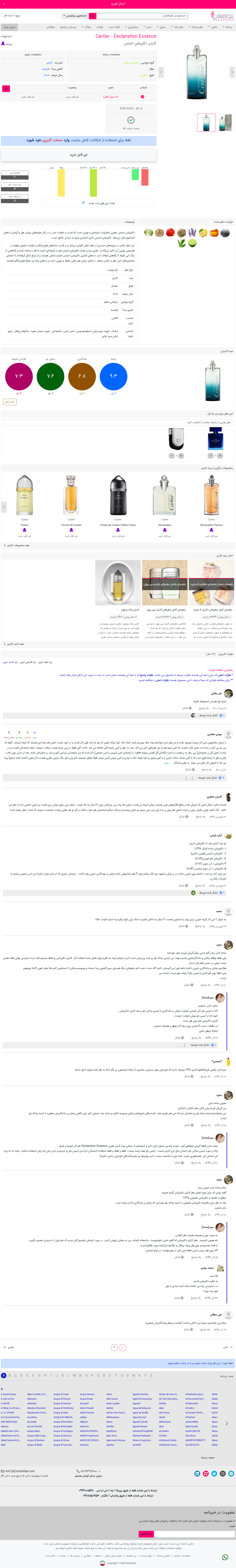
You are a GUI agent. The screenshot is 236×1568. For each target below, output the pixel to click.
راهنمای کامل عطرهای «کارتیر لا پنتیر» (212, 610)
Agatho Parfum (140, 1394)
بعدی (10, 1347)
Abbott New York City (11, 1431)
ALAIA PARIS (191, 1422)
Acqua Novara (87, 1394)
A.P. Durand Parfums (11, 1417)
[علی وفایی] (228, 694)
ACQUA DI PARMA (63, 1417)
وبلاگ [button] (87, 27)
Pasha (24, 524)
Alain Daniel (191, 1426)
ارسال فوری (118, 3)
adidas (83, 1417)
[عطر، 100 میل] (142, 97)
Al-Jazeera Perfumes (195, 1412)
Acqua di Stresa (62, 1440)
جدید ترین (9, 662)
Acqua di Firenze (62, 1399)
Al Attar (163, 1435)
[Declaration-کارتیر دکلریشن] (165, 495)
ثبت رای (9, 402)
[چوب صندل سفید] (159, 233)
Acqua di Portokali (63, 1426)
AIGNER (137, 1445)
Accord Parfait (34, 1426)
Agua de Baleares (142, 1408)
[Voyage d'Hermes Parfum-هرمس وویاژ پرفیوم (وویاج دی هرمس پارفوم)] (176, 440)
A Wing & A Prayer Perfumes (11, 1408)
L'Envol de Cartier (71, 524)
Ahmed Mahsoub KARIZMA (143, 1435)
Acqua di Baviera (36, 1440)
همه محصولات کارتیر (17, 545)
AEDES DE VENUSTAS (90, 1440)
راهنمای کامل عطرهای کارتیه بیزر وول (166, 610)
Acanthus (32, 1417)
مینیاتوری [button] (132, 27)
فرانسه (45, 69)
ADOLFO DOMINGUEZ (90, 1431)
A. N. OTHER (7, 1412)
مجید (219, 945)
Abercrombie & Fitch (37, 1394)
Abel (3, 1445)
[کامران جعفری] (228, 797)
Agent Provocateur (142, 1399)
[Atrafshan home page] (222, 16)
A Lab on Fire (7, 1399)
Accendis (31, 1422)
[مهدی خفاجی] (228, 734)
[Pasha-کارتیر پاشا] (24, 495)
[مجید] (228, 945)
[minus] (210, 456)
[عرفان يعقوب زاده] (192, 778)
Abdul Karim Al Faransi (11, 1435)
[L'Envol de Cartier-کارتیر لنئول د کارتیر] (71, 495)
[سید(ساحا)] (220, 998)
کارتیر (49, 63)
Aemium (84, 1445)
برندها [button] (228, 27)
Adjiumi (84, 1422)
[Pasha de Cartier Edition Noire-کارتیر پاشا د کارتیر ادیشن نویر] (118, 495)
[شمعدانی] (170, 233)
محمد (219, 911)
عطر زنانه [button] (178, 27)
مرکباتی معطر (131, 63)
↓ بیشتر (167, 763)
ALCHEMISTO (192, 1445)
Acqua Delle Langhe (37, 1435)
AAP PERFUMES (9, 1422)
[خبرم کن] (6, 88)
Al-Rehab (190, 1417)
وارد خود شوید (47, 140)
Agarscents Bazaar (116, 1440)
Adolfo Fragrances (89, 1435)
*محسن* (217, 1061)
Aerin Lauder (113, 1403)
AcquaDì (84, 1403)
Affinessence (112, 1417)
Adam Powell (86, 1408)
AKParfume (165, 1422)
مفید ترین (43, 662)
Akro (161, 1426)
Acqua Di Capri (61, 1394)
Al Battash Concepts (169, 1445)
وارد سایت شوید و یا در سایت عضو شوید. (189, 1363)
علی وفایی (216, 693)
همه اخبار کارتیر (15, 644)
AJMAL (162, 1403)
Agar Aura (111, 1435)
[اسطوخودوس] (191, 233)
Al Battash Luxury (194, 1394)
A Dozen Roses (8, 1394)
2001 (46, 75)
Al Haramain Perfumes (195, 1399)
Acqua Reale (86, 1399)
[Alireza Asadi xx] (193, 715)
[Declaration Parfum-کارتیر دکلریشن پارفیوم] (211, 495)
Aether (110, 1408)
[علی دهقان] (228, 1315)
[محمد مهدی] (220, 1268)
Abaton (4, 1426)
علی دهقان (216, 1315)
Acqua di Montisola (63, 1408)
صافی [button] (214, 27)
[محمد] (228, 911)
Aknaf (162, 1417)
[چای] (181, 243)
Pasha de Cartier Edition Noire (118, 524)
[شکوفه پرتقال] (148, 233)
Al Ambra (164, 1431)
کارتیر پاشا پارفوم (130, 610)
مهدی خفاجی (214, 734)
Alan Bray (190, 1435)
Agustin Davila (140, 1422)
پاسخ (202, 708)
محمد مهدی (207, 1268)
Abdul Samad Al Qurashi (11, 1440)
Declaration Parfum (211, 524)
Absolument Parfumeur (37, 1412)
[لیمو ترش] (202, 233)
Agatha (110, 1445)
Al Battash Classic (168, 1440)
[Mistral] (186, 778)
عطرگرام (51, 27)
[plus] (220, 456)
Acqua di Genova (62, 1403)
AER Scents (112, 1399)
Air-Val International (169, 1399)
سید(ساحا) (208, 998)
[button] (161, 72)
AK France (164, 1412)
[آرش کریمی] (228, 836)
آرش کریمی (216, 835)
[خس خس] (181, 233)
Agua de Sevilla (140, 1412)
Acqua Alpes (33, 1431)
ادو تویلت (6, 36)
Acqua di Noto (61, 1412)
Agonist (136, 1403)
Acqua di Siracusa (63, 1435)
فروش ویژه (9, 27)
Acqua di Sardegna (63, 1431)
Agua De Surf (139, 1417)
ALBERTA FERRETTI (195, 1440)
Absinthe (31, 1403)
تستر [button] (148, 27)
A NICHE (5, 1403)
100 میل (110, 97)
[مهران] (185, 1045)
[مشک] (224, 233)
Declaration (164, 524)
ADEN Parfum (87, 1412)
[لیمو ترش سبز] (191, 243)
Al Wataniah (191, 1403)
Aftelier (110, 1426)
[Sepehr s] (193, 893)
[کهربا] (213, 233)
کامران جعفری (214, 797)
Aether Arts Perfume (116, 1412)
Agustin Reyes (140, 1426)
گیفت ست (114, 27)
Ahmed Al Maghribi (143, 1431)
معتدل (144, 75)
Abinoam (32, 1399)
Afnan (109, 1422)
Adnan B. (84, 1426)
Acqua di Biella (34, 1445)
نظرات (99, 27)
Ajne (161, 1408)
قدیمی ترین (26, 662)
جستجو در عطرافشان (174, 16)
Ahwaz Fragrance (142, 1440)
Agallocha (111, 1431)
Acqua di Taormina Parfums (64, 1445)
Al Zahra (189, 1408)
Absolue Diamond (36, 1408)
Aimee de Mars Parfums (169, 1394)
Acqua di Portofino (63, 1422)
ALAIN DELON (192, 1431)
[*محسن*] (228, 1062)
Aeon (109, 1394)
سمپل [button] (162, 27)
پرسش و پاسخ (68, 27)
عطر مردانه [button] (197, 27)
